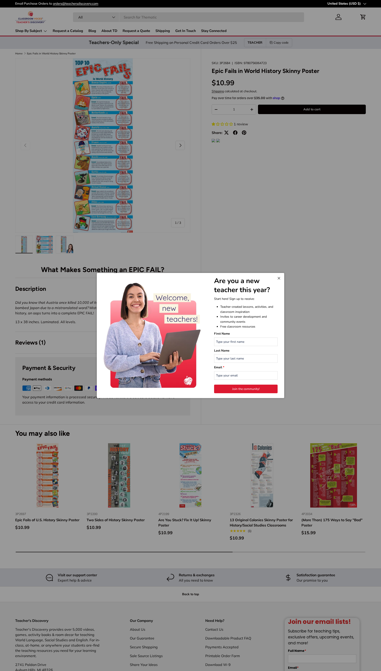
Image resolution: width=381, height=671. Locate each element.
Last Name (222, 350)
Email (219, 367)
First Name (222, 334)
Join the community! (246, 389)
